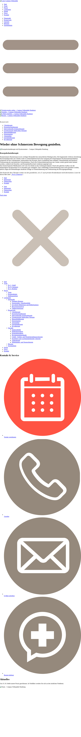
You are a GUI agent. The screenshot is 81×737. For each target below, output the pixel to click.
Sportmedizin (8, 25)
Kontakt (6, 15)
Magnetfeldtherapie (10, 132)
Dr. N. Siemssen (13, 287)
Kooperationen (12, 294)
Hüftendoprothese (17, 331)
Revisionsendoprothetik (19, 335)
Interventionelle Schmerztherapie (14, 129)
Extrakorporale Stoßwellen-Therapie (15, 130)
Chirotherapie (8, 125)
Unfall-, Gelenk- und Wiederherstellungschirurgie (27, 337)
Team (9, 292)
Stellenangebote (13, 296)
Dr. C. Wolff (12, 285)
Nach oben (3, 195)
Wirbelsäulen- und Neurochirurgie (22, 342)
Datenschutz (8, 181)
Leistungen (7, 9)
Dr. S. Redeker (12, 289)
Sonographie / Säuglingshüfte (21, 303)
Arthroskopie (16, 340)
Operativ (6, 22)
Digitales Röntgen (17, 301)
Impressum (7, 179)
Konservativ (8, 20)
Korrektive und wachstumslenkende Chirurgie (26, 339)
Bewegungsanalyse (18, 306)
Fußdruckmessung (17, 308)
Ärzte (5, 6)
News (6, 13)
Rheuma (6, 23)
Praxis (6, 8)
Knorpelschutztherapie (11, 127)
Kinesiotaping (8, 134)
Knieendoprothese (17, 333)
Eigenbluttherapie (9, 138)
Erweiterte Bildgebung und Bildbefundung (25, 305)
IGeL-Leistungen (17, 174)
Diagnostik (7, 18)
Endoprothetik (16, 330)
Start (5, 4)
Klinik (6, 11)
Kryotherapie (8, 139)
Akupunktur (8, 136)
